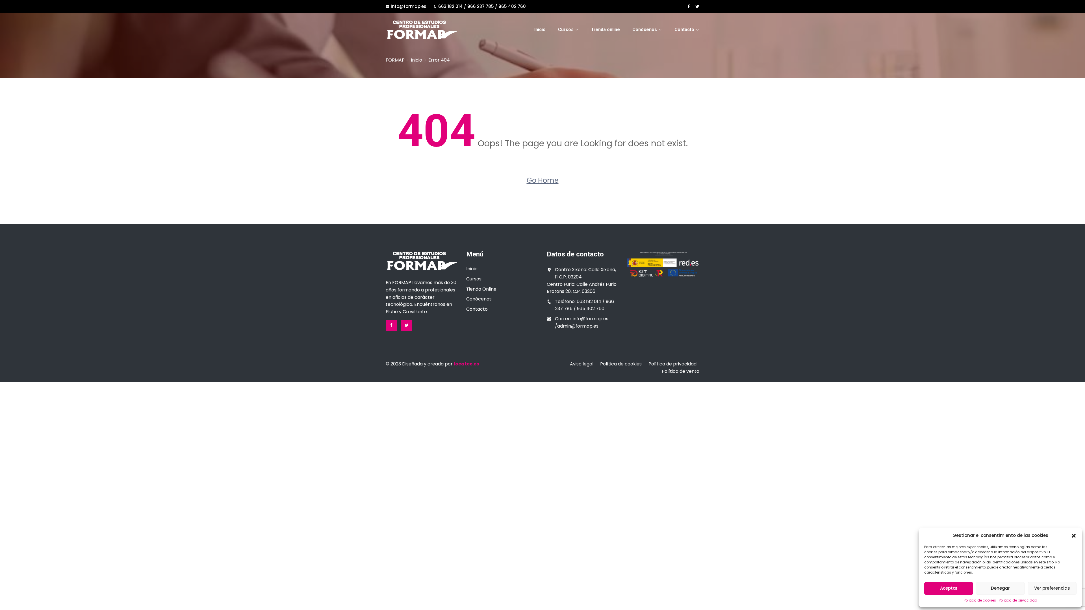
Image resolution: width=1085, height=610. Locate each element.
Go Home (543, 180)
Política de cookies (980, 600)
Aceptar (949, 588)
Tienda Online (481, 289)
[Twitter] (697, 6)
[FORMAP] (422, 29)
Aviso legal (581, 364)
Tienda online (605, 29)
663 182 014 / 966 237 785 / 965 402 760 (482, 6)
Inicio (540, 29)
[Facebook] (689, 6)
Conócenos (644, 29)
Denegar (1000, 588)
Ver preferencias (1052, 588)
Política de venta (680, 371)
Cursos (566, 29)
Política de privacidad (1018, 600)
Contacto (684, 29)
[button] (1074, 535)
